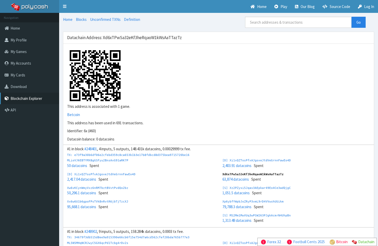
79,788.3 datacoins (236, 206)
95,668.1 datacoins (81, 206)
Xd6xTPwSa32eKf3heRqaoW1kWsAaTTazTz (253, 174)
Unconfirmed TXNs (105, 19)
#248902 (90, 231)
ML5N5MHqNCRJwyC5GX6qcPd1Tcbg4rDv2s (97, 243)
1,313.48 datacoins (236, 220)
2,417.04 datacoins (81, 179)
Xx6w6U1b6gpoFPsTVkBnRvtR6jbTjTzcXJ (97, 201)
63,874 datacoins (235, 179)
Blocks (81, 19)
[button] (64, 6)
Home (68, 19)
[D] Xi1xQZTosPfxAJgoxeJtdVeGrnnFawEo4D (101, 174)
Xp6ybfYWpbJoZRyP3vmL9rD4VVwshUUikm (253, 201)
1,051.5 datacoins (236, 192)
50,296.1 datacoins (81, 192)
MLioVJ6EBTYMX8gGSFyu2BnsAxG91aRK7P (97, 160)
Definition (132, 19)
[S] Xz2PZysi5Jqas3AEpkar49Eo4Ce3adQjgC (256, 188)
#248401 (90, 148)
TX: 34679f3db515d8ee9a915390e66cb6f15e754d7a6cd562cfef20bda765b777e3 (128, 237)
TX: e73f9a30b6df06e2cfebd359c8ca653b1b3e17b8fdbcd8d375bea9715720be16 (128, 155)
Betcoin (73, 114)
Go (358, 22)
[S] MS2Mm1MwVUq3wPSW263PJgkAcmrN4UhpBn (256, 215)
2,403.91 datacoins (236, 165)
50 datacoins (77, 165)
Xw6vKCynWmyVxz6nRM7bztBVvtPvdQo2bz (97, 188)
